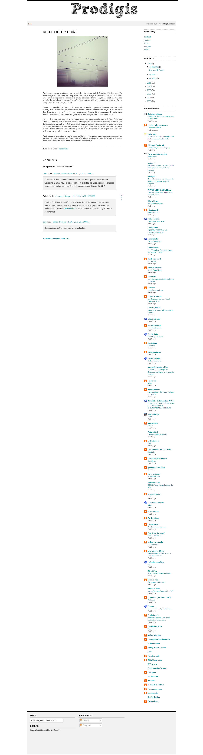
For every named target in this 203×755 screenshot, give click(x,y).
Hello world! (152, 156)
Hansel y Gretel (154, 358)
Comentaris (86, 725)
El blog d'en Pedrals (156, 685)
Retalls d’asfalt (154, 697)
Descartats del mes (154, 127)
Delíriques (152, 672)
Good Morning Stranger (157, 668)
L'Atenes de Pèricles (156, 503)
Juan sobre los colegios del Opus (159, 609)
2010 (149, 86)
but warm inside (154, 352)
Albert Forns (153, 201)
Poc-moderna (153, 701)
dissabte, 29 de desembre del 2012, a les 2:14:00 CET (74, 173)
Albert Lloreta (47, 730)
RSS (30, 24)
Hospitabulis (153, 239)
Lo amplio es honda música (159, 639)
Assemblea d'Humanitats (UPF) (161, 401)
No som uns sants (155, 689)
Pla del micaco (153, 518)
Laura (45, 173)
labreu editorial (154, 319)
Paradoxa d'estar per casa (157, 527)
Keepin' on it (152, 629)
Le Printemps (153, 248)
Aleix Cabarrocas (155, 660)
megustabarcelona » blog (158, 367)
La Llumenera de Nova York (159, 449)
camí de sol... (153, 693)
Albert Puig (152, 571)
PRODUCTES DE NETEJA (159, 190)
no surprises (153, 423)
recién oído (152, 134)
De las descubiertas (154, 361)
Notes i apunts (153, 219)
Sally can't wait (154, 483)
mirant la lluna (154, 589)
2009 (149, 90)
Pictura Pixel (153, 432)
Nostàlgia (151, 452)
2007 (149, 97)
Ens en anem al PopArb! (157, 582)
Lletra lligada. (153, 441)
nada (149, 443)
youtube (147, 40)
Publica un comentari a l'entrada (56, 238)
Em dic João (153, 334)
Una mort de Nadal (60, 31)
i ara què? (151, 345)
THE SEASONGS (154, 536)
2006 (149, 101)
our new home (153, 545)
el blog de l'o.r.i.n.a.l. (156, 145)
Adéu (150, 383)
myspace (147, 46)
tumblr (150, 426)
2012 (149, 64)
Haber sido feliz (153, 212)
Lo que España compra (157, 458)
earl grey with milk (155, 542)
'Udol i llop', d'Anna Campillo (159, 148)
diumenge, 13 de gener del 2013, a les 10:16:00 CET (75, 196)
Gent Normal (153, 228)
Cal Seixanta (153, 524)
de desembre (154, 67)
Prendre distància (154, 241)
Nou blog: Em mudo (155, 337)
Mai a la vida (153, 580)
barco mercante (154, 474)
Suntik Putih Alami (154, 270)
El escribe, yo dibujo (156, 551)
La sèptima (152, 343)
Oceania (151, 606)
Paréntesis (151, 600)
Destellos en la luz (155, 626)
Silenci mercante (154, 476)
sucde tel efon (153, 511)
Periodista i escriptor (155, 204)
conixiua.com (153, 676)
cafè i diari (152, 276)
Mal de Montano (154, 635)
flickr (146, 43)
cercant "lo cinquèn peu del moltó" (160, 591)
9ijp (149, 565)
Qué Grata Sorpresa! (156, 533)
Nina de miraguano (155, 328)
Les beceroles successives (158, 125)
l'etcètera (151, 288)
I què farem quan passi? (156, 221)
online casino (69, 209)
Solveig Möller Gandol (157, 648)
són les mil (152, 381)
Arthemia (151, 681)
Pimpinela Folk (154, 389)
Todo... (150, 496)
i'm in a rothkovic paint (157, 154)
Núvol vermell (153, 656)
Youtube (57, 730)
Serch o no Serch (154, 259)
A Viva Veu (152, 664)
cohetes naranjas (154, 325)
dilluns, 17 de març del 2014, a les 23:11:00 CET (71, 222)
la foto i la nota (154, 643)
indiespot (151, 163)
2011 (149, 83)
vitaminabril (153, 210)
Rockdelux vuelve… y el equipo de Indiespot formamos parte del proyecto (161, 167)
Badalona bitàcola (155, 114)
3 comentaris (63, 149)
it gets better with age (155, 290)
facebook (147, 37)
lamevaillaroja (153, 414)
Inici (121, 197)
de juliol (152, 75)
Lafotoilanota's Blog (156, 562)
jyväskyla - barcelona (156, 467)
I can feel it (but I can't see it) (159, 597)
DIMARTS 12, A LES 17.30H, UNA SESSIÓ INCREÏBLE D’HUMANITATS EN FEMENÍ (161, 405)
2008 (149, 94)
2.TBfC (150, 417)
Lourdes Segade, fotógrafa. (158, 434)
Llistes (150, 505)
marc (44, 222)
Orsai (150, 652)
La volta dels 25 (154, 308)
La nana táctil (152, 261)
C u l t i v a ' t (153, 615)
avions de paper (154, 494)
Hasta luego (152, 461)
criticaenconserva (155, 268)
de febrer (153, 78)
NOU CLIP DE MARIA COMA (159, 573)
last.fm (146, 49)
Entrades (85, 720)
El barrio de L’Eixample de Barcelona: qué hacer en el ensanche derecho (161, 372)
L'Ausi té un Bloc (155, 296)
